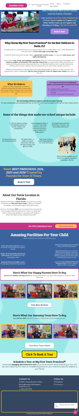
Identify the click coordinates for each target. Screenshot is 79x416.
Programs (66, 4)
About (59, 4)
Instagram (59, 384)
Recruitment (54, 6)
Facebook (59, 382)
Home (52, 4)
